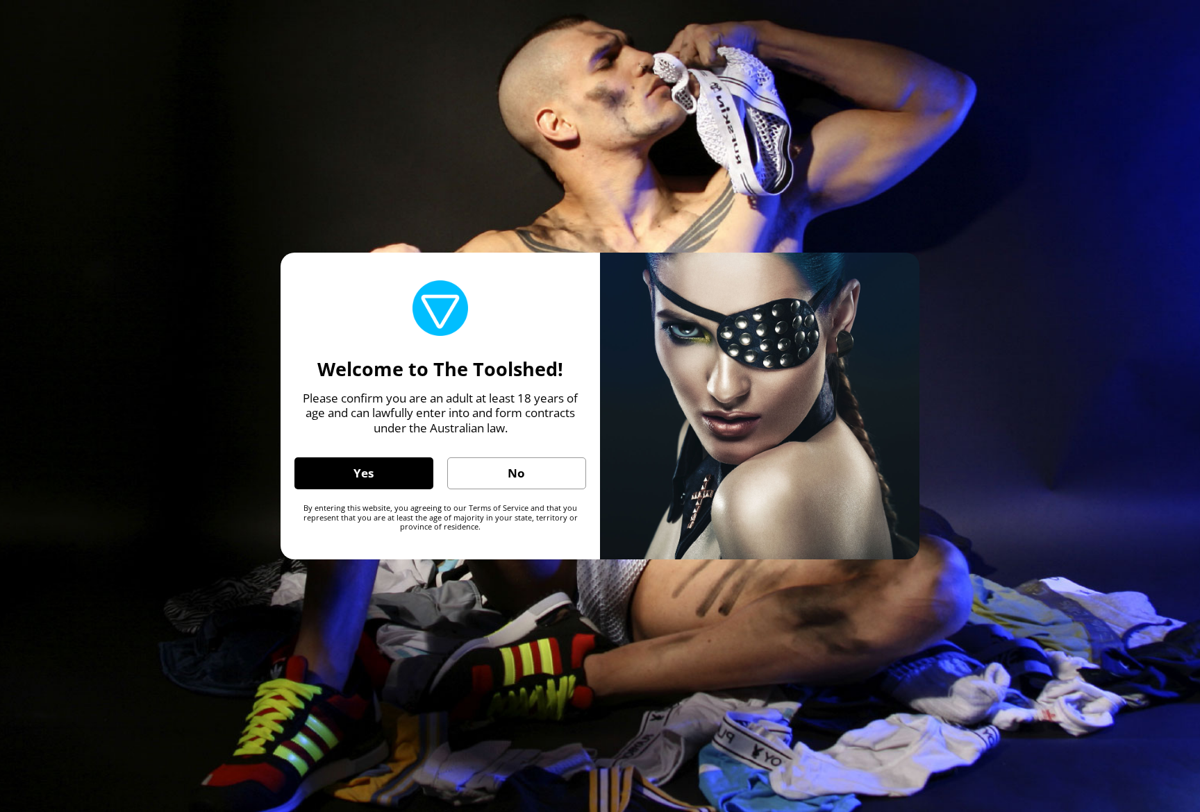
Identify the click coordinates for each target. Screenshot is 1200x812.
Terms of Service (498, 507)
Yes (363, 473)
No (516, 473)
